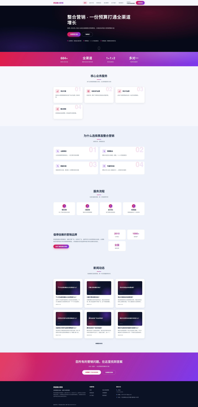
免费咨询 (140, 3)
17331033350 (119, 392)
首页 (85, 3)
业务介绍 (91, 3)
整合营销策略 (105, 390)
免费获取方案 (74, 34)
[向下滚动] (99, 48)
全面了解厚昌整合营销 (61, 246)
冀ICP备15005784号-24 (71, 404)
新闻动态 (98, 3)
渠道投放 (92, 392)
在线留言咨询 (109, 372)
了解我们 (87, 34)
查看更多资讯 (99, 343)
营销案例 (104, 392)
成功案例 (106, 3)
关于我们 (113, 3)
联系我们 (121, 3)
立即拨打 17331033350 (91, 372)
